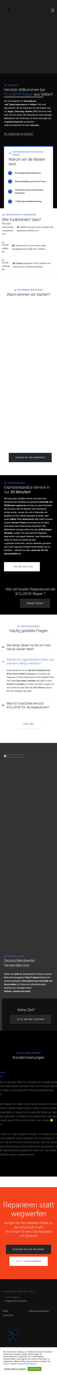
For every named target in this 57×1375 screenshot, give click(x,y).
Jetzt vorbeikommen (28, 1261)
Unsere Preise (35, 603)
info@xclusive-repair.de (16, 1301)
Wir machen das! (23, 567)
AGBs (5, 1311)
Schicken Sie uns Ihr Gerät (28, 1249)
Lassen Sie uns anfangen (30, 457)
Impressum (8, 1315)
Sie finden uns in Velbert (19, 134)
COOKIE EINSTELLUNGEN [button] (15, 1369)
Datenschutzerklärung (38, 1311)
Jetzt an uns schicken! (30, 1019)
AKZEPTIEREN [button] (34, 1369)
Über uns (28, 724)
